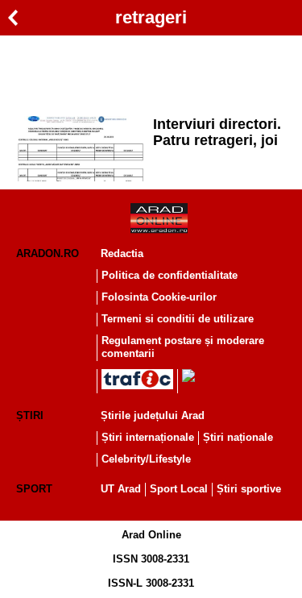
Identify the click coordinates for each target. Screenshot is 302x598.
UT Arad (121, 489)
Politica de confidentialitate (169, 275)
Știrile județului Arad (153, 415)
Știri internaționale (147, 437)
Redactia (122, 253)
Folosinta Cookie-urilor (159, 297)
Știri (29, 415)
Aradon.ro (47, 253)
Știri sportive (249, 489)
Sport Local (179, 489)
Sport (34, 489)
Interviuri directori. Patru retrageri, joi (217, 132)
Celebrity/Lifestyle (146, 459)
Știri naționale (238, 437)
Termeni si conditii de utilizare (177, 319)
